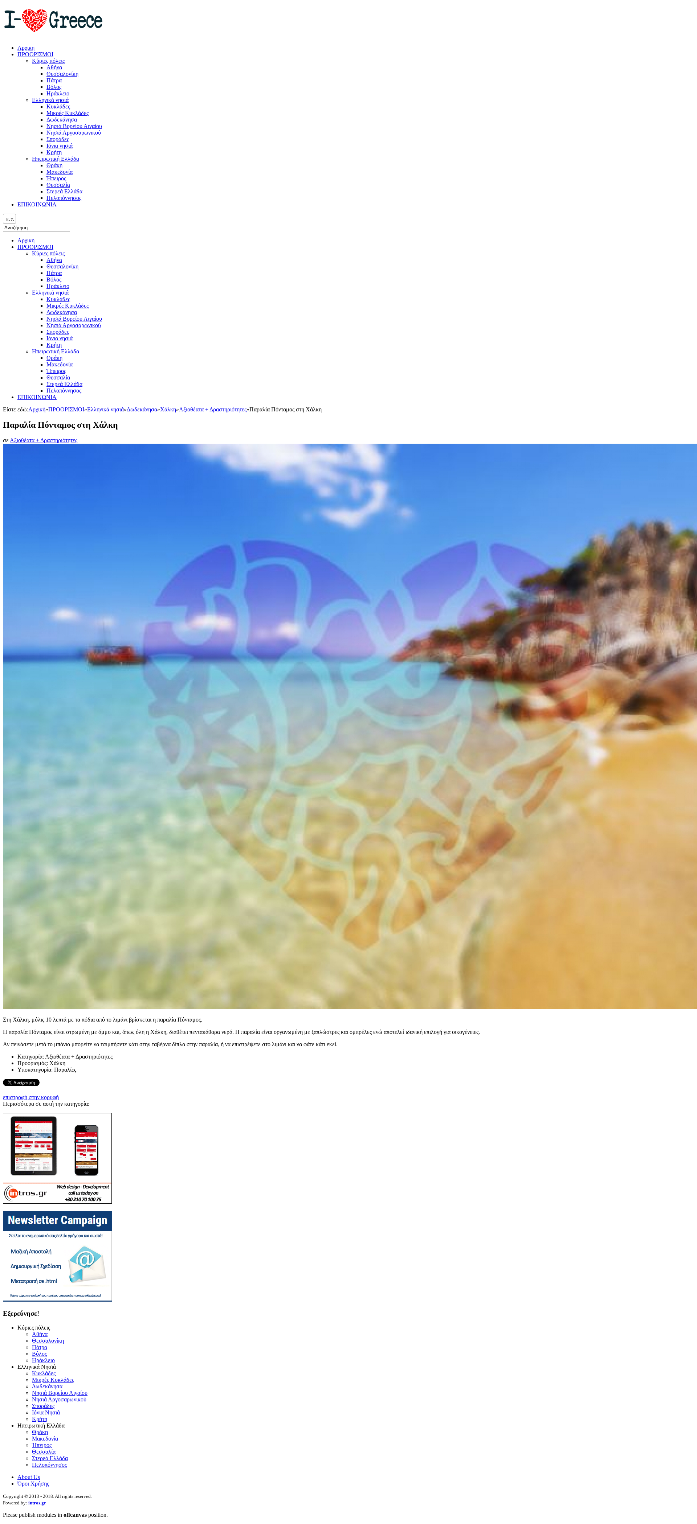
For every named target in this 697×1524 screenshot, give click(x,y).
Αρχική (36, 409)
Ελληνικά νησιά (50, 292)
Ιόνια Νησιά (46, 1412)
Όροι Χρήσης (33, 1483)
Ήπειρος (56, 371)
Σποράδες (57, 332)
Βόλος (53, 279)
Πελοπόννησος (63, 390)
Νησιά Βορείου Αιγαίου (74, 319)
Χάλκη (168, 409)
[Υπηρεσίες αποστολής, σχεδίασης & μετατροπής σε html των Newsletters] (57, 1300)
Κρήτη (54, 345)
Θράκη (54, 358)
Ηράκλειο (57, 286)
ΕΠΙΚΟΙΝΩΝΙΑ (37, 397)
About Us (28, 1477)
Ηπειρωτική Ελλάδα (55, 351)
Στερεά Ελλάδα (64, 384)
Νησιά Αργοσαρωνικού (73, 325)
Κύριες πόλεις (48, 253)
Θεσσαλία (58, 377)
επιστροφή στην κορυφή (31, 1097)
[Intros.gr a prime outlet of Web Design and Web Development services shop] (57, 1202)
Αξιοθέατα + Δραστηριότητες (212, 409)
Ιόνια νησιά (59, 338)
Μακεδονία (59, 364)
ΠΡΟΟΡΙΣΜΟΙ (35, 247)
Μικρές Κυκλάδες (67, 306)
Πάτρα (54, 273)
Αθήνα (54, 260)
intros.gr (37, 1502)
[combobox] (9, 219)
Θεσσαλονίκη (62, 266)
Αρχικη (25, 240)
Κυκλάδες (58, 299)
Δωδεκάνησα (61, 312)
